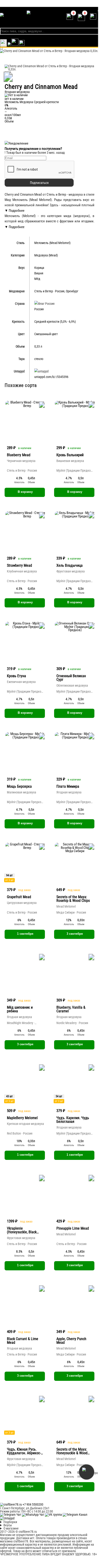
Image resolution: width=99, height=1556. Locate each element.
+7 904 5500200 (33, 1504)
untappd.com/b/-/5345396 (51, 377)
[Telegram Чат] (11, 1514)
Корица (39, 268)
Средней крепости (46, 102)
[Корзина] (15, 44)
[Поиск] (22, 44)
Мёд (37, 279)
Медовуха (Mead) (46, 255)
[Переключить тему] (3, 43)
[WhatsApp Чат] (33, 1514)
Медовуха (26, 102)
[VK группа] (54, 1514)
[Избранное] (9, 44)
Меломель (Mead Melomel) (52, 243)
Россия (59, 291)
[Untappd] (7, 1518)
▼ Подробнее (14, 211)
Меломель (12, 102)
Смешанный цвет (46, 334)
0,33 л (38, 346)
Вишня (38, 273)
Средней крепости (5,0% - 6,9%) (55, 321)
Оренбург (72, 291)
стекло (38, 359)
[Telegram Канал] (75, 1514)
